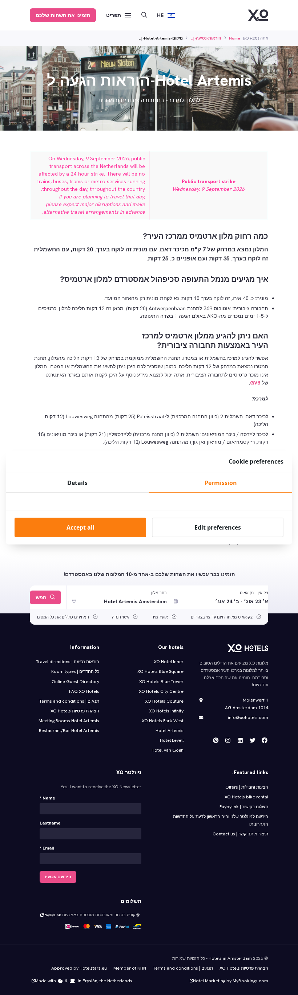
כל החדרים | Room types (75, 671)
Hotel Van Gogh (168, 750)
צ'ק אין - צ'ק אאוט (254, 592)
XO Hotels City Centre (161, 691)
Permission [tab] (221, 483)
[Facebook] (264, 740)
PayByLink (52, 914)
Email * (47, 848)
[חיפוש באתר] (144, 15)
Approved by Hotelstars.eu (79, 968)
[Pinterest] (216, 740)
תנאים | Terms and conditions (69, 701)
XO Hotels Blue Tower (161, 681)
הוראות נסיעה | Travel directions (67, 662)
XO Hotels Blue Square (160, 671)
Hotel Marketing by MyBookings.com (230, 981)
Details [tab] (77, 483)
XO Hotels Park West (163, 721)
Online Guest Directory (75, 681)
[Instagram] (227, 740)
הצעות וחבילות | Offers (246, 787)
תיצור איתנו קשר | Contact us (240, 834)
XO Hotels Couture (164, 701)
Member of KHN (129, 968)
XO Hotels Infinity (166, 711)
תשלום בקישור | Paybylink (244, 807)
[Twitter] (252, 740)
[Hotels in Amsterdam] (258, 15)
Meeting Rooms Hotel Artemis (69, 721)
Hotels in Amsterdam (230, 958)
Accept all (80, 527)
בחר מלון (159, 592)
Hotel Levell (172, 740)
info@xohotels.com (248, 717)
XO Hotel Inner (169, 662)
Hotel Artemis (170, 730)
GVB (255, 382)
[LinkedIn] (240, 740)
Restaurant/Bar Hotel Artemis (69, 730)
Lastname (50, 823)
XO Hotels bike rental (246, 797)
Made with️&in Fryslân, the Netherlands (83, 981)
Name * (47, 798)
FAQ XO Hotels (84, 691)
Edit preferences (217, 527)
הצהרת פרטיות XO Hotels (75, 711)
